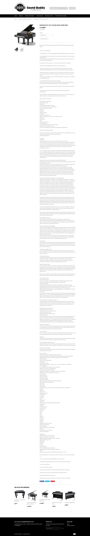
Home (15, 15)
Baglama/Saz (40, 15)
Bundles (21, 15)
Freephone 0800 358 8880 (60, 15)
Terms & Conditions (70, 525)
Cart (73, 8)
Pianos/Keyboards (29, 15)
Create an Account (73, 5)
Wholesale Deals (49, 15)
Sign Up (62, 528)
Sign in (67, 5)
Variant (41, 32)
